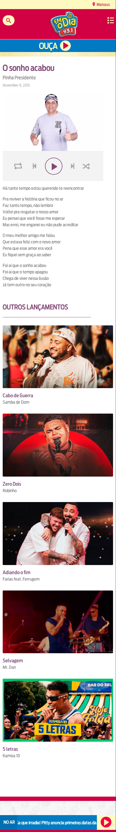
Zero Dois (12, 484)
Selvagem (13, 660)
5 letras (10, 749)
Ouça (48, 46)
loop (19, 178)
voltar (33, 178)
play (53, 178)
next (73, 178)
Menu (111, 20)
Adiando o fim (16, 572)
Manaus (103, 4)
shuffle (87, 178)
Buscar (9, 20)
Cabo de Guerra (18, 395)
